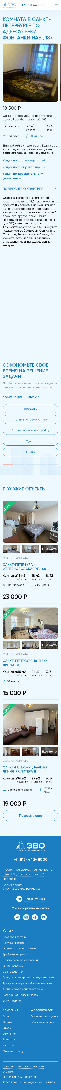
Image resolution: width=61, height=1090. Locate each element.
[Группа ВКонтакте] (17, 917)
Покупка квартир (14, 942)
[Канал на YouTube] (44, 917)
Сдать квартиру (13, 971)
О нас (6, 1016)
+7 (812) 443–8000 (35, 5)
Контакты (9, 1045)
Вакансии (9, 1039)
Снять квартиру (13, 966)
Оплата (8, 1071)
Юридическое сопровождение (23, 989)
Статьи (7, 1028)
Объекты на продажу (44, 1016)
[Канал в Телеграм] (35, 917)
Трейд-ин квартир (15, 954)
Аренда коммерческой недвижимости (27, 983)
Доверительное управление (21, 960)
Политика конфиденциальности (23, 1066)
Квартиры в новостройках (19, 948)
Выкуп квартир (12, 1000)
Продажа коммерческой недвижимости (28, 977)
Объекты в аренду (42, 1022)
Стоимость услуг (14, 1051)
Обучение (9, 1033)
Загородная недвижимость (20, 994)
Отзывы (7, 1022)
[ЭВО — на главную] (9, 5)
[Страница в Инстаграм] (26, 917)
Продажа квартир (14, 937)
